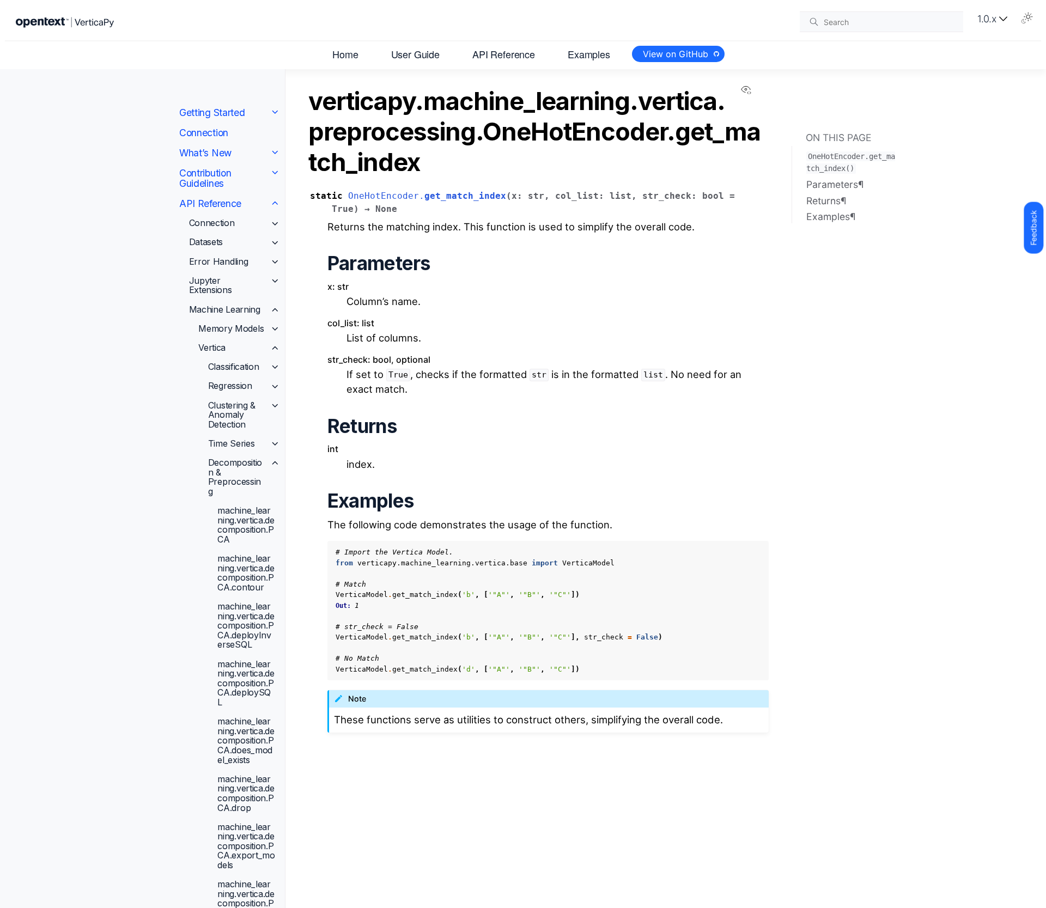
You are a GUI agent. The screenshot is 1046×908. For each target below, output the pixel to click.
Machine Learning (224, 308)
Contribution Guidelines (205, 178)
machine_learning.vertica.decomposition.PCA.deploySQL (246, 682)
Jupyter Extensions (210, 285)
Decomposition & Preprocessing (235, 477)
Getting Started (212, 112)
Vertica (212, 347)
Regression (230, 385)
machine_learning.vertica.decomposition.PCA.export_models (246, 845)
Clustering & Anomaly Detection (232, 414)
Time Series (231, 443)
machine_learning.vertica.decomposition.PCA (246, 525)
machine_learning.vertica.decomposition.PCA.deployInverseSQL (246, 625)
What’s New (205, 153)
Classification (233, 366)
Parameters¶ (835, 184)
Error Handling (218, 261)
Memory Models (231, 328)
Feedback (1033, 228)
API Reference (503, 53)
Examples (589, 53)
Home (345, 53)
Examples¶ (831, 216)
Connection (203, 132)
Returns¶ (826, 200)
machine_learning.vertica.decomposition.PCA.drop (246, 793)
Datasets (206, 241)
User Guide (415, 53)
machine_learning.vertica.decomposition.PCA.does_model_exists (246, 740)
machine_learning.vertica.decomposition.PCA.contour (246, 573)
